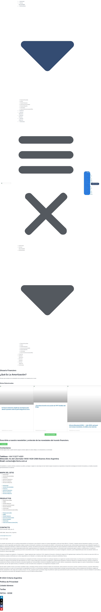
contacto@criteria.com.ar (5, 535)
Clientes (88, 172)
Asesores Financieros (7, 479)
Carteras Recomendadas (8, 476)
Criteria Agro (22, 107)
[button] (46, 184)
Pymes (21, 101)
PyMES (4, 501)
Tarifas (3, 589)
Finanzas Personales (24, 99)
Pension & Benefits (23, 106)
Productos (22, 110)
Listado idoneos (6, 585)
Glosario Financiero (8, 370)
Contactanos (22, 121)
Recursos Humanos (7, 480)
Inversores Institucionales (25, 104)
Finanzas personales (7, 500)
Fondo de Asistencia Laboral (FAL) (26, 109)
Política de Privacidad (9, 582)
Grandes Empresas (23, 102)
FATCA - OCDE (6, 593)
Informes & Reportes (7, 482)
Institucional (22, 1)
